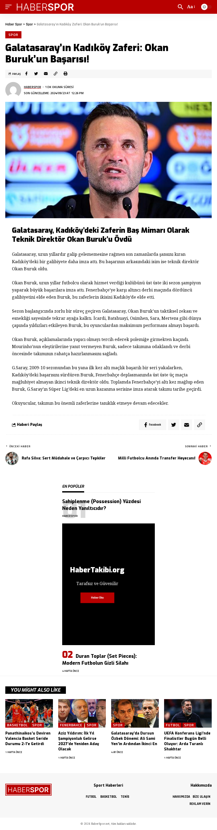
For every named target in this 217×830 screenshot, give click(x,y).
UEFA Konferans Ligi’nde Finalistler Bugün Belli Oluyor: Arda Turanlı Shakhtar (187, 741)
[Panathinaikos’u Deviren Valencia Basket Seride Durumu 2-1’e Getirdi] (29, 713)
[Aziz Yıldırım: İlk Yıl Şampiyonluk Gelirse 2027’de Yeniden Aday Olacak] (82, 713)
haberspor (32, 87)
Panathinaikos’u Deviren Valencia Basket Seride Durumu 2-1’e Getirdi (28, 739)
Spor (13, 34)
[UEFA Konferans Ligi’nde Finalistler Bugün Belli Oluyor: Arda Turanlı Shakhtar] (188, 713)
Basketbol (17, 725)
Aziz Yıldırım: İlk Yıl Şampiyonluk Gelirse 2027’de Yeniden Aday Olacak (78, 741)
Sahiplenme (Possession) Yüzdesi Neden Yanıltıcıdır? (101, 505)
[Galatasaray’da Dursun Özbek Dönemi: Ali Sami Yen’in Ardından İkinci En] (135, 713)
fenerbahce (71, 725)
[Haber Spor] (45, 7)
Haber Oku (97, 598)
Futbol (173, 725)
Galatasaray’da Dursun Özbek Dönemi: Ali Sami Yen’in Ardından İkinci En (134, 739)
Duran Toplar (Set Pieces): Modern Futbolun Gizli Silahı (99, 659)
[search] (180, 7)
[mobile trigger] (9, 7)
